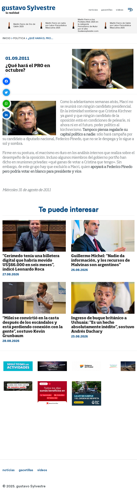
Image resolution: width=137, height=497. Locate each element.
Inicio (6, 38)
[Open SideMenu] (130, 10)
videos (42, 470)
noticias (8, 470)
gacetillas (26, 470)
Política (19, 38)
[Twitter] (6, 92)
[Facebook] (6, 81)
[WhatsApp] (6, 103)
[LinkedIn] (6, 114)
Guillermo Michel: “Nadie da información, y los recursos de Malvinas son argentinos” (100, 260)
